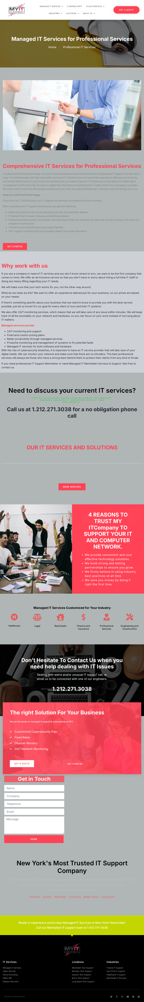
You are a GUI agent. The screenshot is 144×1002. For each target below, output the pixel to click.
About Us (87, 13)
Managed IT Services (50, 6)
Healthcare (14, 625)
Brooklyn (35, 896)
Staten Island (90, 896)
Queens (47, 896)
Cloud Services (94, 6)
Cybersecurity (74, 6)
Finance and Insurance (83, 627)
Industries (54, 13)
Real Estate (60, 625)
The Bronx (75, 896)
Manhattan (60, 896)
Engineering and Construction (129, 627)
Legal (37, 625)
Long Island (107, 896)
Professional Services (106, 627)
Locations (71, 13)
